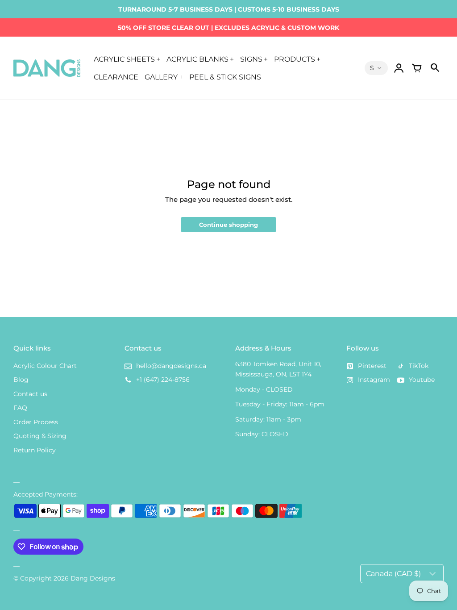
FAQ (20, 408)
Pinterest (372, 366)
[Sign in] (399, 68)
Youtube (422, 380)
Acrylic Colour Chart (45, 366)
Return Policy (34, 450)
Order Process (35, 422)
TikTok (418, 366)
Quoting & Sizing (39, 436)
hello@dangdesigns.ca (171, 366)
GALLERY (161, 76)
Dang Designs (93, 578)
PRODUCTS (294, 58)
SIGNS (251, 58)
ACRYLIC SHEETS (124, 58)
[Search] (435, 68)
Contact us (30, 394)
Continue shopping (228, 224)
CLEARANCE (116, 76)
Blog (21, 380)
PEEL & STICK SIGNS (225, 76)
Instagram (374, 380)
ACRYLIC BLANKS (197, 58)
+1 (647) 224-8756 (163, 380)
